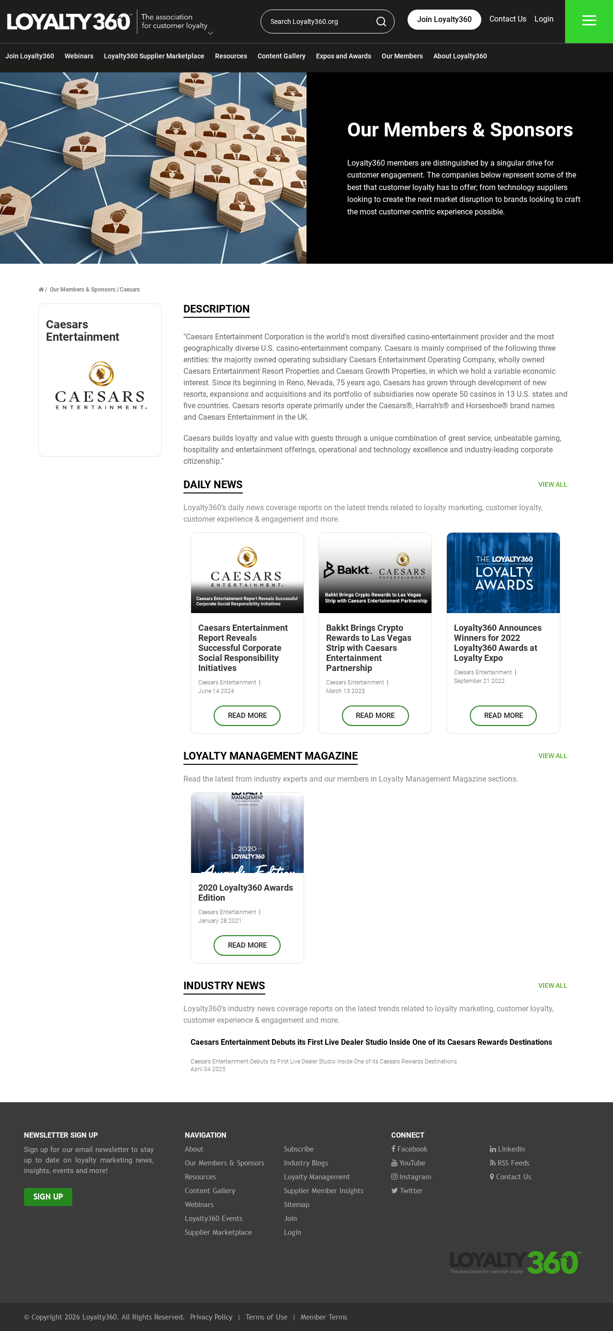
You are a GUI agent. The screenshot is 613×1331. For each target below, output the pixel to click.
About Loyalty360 (460, 56)
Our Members (402, 56)
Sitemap (296, 1204)
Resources (231, 56)
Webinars (79, 56)
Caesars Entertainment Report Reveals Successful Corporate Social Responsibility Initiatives (243, 648)
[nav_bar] (589, 21)
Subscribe (299, 1148)
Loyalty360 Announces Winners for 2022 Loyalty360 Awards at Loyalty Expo (498, 643)
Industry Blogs (306, 1162)
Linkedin (511, 1148)
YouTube (412, 1162)
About (194, 1148)
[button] (210, 34)
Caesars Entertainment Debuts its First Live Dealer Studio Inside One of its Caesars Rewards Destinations (371, 1042)
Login (544, 18)
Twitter (411, 1190)
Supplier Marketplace (218, 1232)
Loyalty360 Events (213, 1218)
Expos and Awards (343, 56)
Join (290, 1218)
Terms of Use (266, 1316)
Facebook (412, 1148)
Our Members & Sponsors (82, 289)
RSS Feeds (513, 1162)
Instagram (415, 1176)
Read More (247, 715)
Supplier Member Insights (323, 1190)
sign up (48, 1196)
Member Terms (324, 1316)
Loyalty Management (317, 1176)
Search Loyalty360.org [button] (304, 21)
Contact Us (507, 18)
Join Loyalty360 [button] (444, 19)
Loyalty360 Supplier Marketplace (154, 56)
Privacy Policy (211, 1316)
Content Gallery (282, 56)
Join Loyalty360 (29, 56)
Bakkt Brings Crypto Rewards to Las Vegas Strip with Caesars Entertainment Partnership (368, 648)
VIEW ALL (553, 484)
